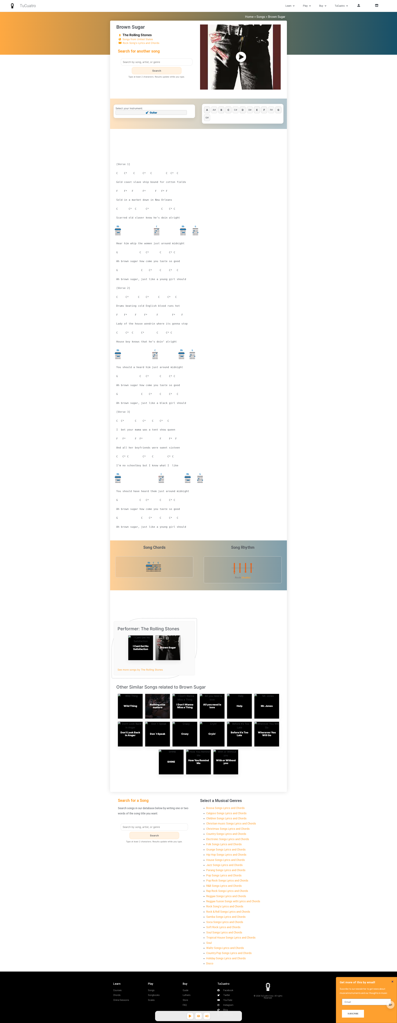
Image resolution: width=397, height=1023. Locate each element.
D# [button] (249, 109)
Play (305, 5)
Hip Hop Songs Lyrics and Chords (226, 854)
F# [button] (271, 109)
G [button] (278, 109)
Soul (209, 942)
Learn (288, 5)
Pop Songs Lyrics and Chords (224, 875)
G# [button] (207, 117)
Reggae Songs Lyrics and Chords (226, 896)
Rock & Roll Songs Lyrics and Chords (228, 911)
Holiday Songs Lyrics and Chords (226, 958)
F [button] (264, 109)
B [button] (221, 109)
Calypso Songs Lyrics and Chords (226, 813)
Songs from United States (138, 39)
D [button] (243, 109)
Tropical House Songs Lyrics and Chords (231, 937)
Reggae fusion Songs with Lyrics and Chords (233, 901)
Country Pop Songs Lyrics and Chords (229, 953)
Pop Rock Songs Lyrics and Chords (227, 880)
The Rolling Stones (137, 35)
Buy (321, 5)
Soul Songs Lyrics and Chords (224, 932)
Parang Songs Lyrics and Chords (225, 870)
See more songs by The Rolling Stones (140, 669)
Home (249, 17)
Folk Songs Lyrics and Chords (224, 844)
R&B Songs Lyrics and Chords (224, 885)
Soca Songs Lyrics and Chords (224, 922)
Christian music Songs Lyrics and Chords (231, 823)
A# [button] (214, 109)
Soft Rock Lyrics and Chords (223, 927)
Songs (260, 17)
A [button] (207, 109)
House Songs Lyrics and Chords (225, 860)
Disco (209, 963)
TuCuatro (28, 6)
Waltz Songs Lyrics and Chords (225, 948)
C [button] (228, 109)
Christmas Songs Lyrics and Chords (228, 828)
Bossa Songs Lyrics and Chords (225, 808)
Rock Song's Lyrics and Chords (141, 42)
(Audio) (245, 577)
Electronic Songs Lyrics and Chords (227, 839)
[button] (392, 981)
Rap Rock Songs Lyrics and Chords (227, 891)
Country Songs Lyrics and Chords (226, 833)
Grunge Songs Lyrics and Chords (226, 849)
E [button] (257, 109)
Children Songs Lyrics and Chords (226, 818)
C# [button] (235, 109)
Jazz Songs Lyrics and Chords (224, 865)
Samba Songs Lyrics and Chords (226, 916)
